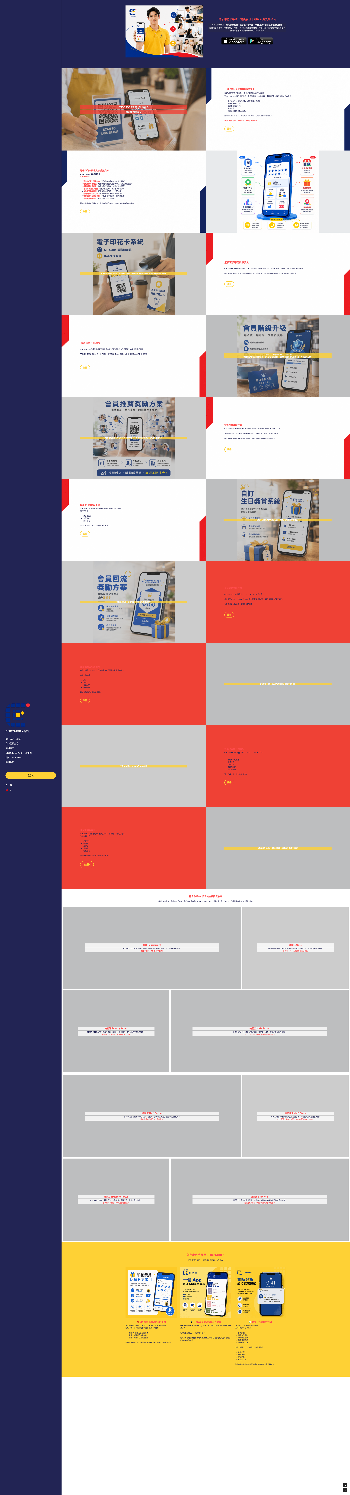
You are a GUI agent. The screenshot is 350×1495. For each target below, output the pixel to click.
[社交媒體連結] (6, 785)
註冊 (229, 128)
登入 (30, 775)
